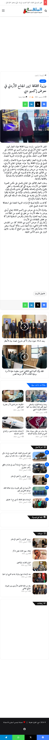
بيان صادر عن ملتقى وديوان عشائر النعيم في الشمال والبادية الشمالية (36, 432)
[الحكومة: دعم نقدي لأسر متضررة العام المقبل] (13, 396)
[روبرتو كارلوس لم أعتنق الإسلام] (40, 480)
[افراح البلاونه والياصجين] (40, 566)
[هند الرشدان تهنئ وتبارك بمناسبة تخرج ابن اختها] (40, 578)
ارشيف (37, 75)
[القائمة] (3, 12)
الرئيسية (42, 75)
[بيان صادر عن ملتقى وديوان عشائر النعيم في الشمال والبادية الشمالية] (36, 423)
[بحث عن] (45, 12)
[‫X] (37, 104)
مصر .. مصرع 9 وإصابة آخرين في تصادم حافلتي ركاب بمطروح (16, 466)
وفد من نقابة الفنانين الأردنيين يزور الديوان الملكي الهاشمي (18, 587)
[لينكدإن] (31, 104)
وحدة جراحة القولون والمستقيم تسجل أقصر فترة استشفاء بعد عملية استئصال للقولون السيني (37, 407)
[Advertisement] (24, 43)
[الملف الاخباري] (32, 10)
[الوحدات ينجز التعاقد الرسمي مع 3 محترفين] (40, 503)
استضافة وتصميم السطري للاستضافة (13, 722)
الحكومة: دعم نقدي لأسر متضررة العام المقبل (13, 406)
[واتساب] (25, 104)
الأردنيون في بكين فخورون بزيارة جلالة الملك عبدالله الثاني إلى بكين (17, 489)
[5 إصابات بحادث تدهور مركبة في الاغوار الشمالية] (13, 423)
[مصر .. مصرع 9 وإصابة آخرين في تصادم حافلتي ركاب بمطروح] (40, 468)
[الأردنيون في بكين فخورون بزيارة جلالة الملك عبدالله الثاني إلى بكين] (40, 491)
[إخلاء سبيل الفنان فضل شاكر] (40, 554)
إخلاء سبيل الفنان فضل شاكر (22, 551)
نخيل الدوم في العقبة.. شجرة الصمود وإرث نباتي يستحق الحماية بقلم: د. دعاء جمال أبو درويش (16, 455)
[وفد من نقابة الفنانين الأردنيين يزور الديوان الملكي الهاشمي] (40, 589)
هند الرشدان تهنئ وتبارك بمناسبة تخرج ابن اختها (16, 574)
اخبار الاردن (39, 294)
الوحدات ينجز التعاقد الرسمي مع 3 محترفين (18, 499)
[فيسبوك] (44, 104)
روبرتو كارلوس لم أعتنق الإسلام (21, 476)
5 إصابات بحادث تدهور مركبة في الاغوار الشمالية (13, 432)
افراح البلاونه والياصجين (24, 562)
